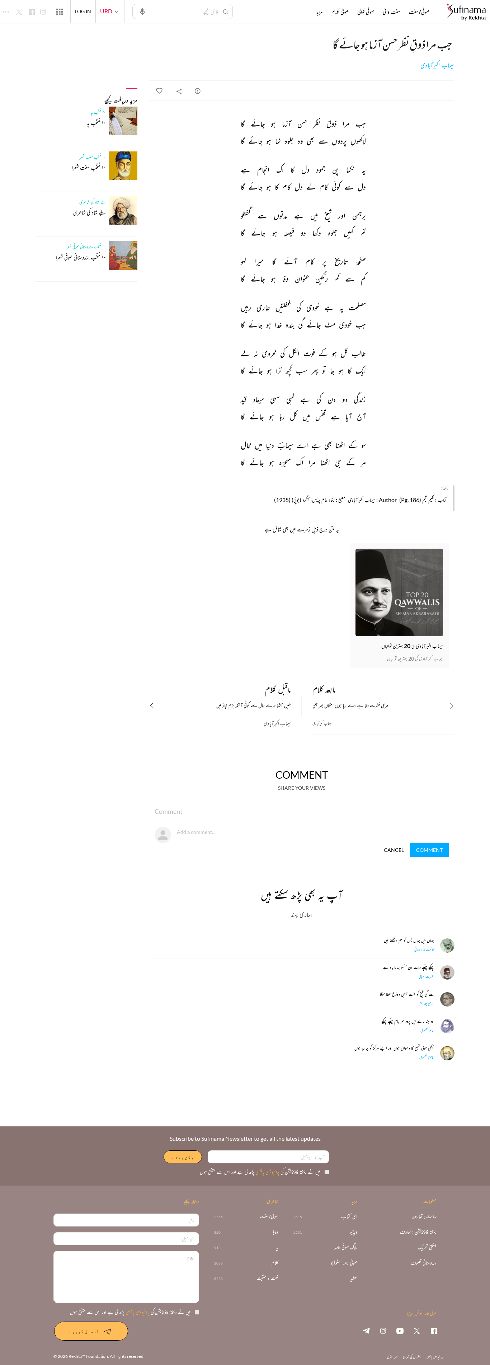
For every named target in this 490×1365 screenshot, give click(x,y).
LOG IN (83, 11)
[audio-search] (142, 11)
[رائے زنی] (197, 91)
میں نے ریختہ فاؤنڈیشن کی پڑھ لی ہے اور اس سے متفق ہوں (260, 1171)
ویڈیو (353, 1232)
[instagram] (383, 1330)
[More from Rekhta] (59, 11)
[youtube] (400, 1330)
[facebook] (433, 1330)
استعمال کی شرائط (412, 1357)
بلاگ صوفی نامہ (345, 1247)
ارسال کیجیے (84, 1331)
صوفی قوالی (365, 12)
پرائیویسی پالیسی (266, 1171)
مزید (319, 12)
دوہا (275, 1232)
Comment (429, 850)
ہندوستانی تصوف (424, 1263)
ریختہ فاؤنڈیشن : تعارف (418, 1232)
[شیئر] (179, 91)
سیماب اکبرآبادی (437, 65)
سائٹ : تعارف (424, 1217)
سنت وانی (391, 12)
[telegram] (366, 1330)
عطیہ (353, 1278)
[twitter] (417, 1330)
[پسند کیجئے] (159, 91)
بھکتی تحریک (427, 1247)
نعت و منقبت (267, 1278)
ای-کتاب (349, 1217)
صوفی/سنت (419, 12)
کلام (275, 1263)
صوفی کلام (340, 12)
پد (277, 1247)
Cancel (394, 850)
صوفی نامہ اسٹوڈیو (344, 1263)
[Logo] (466, 12)
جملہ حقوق (392, 1357)
